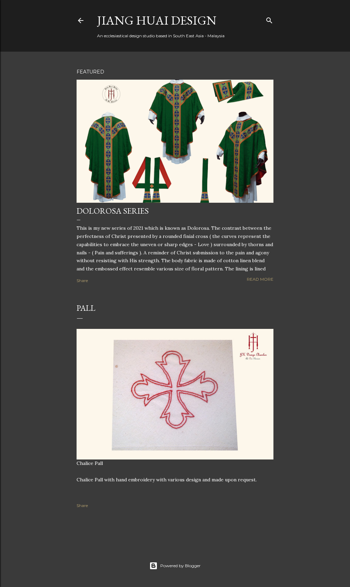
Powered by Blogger (180, 565)
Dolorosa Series (113, 210)
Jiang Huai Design (156, 20)
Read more (260, 279)
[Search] (269, 19)
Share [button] (82, 280)
